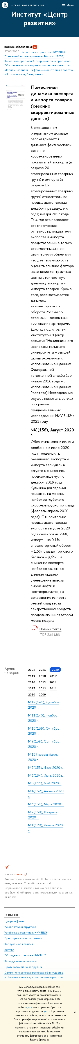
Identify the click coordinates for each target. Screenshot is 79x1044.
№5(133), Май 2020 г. (44, 783)
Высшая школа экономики (27, 5)
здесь (28, 1007)
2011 (53, 688)
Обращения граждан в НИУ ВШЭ (25, 955)
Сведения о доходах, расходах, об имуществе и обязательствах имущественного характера (33, 975)
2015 (42, 682)
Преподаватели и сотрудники (23, 938)
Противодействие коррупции (23, 967)
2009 (42, 694)
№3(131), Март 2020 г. (46, 804)
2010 (31, 694)
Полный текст (50, 629)
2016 (31, 682)
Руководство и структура (20, 927)
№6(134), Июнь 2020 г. (45, 775)
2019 (31, 676)
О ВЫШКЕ (12, 915)
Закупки (9, 949)
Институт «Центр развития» (39, 18)
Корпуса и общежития (18, 944)
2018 (42, 676)
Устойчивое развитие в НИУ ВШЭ (25, 932)
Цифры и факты (14, 921)
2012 (42, 688)
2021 (42, 670)
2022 (31, 670)
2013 (31, 688)
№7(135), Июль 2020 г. (45, 767)
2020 (55, 670)
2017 (53, 676)
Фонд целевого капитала (20, 961)
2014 (52, 682)
